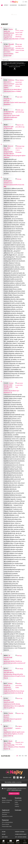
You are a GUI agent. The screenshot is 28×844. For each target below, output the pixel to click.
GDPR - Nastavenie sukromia (20, 836)
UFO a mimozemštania (7, 822)
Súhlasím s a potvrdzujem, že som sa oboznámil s (14, 789)
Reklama (3, 831)
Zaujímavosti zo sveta (7, 816)
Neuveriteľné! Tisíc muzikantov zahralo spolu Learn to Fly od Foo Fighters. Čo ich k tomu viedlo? (14, 731)
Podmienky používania (19, 831)
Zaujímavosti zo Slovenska (5, 813)
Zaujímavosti (22, 5)
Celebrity (17, 806)
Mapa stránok (5, 836)
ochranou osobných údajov (16, 790)
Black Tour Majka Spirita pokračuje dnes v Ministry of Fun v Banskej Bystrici (14, 744)
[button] (23, 1)
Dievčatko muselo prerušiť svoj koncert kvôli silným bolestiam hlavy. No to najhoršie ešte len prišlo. (14, 704)
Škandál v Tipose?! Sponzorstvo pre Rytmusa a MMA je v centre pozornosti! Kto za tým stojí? (9, 50)
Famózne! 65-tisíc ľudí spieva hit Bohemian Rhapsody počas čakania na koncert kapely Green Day (14, 674)
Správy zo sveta (6, 802)
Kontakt (4, 834)
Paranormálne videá (6, 826)
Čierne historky (5, 824)
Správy (6, 5)
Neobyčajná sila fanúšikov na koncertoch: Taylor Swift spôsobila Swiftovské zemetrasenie (11, 115)
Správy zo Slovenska (7, 800)
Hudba (16, 802)
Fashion (17, 804)
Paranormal (5, 820)
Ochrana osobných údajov (20, 834)
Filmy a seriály (18, 800)
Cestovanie (18, 810)
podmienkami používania (12, 788)
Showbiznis (13, 5)
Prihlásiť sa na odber (14, 793)
